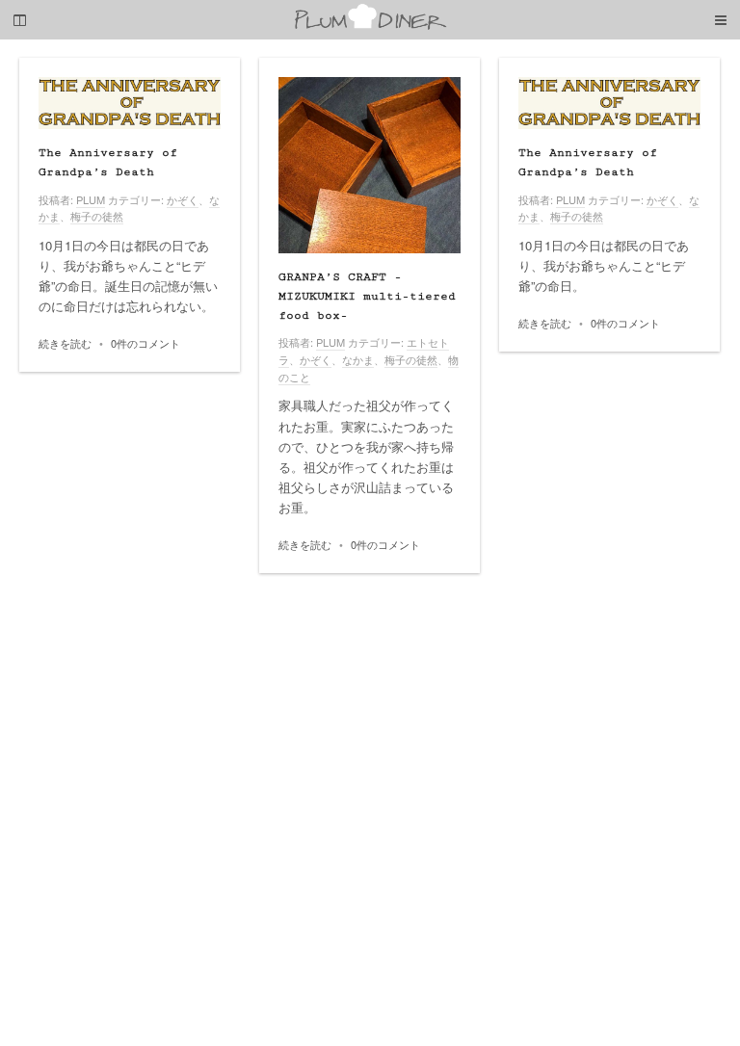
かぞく (182, 199)
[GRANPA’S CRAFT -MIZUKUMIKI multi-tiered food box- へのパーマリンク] (369, 165)
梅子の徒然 (96, 215)
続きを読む (65, 343)
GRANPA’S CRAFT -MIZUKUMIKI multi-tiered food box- (367, 296)
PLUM (90, 199)
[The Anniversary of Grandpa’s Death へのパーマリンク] (130, 103)
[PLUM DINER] (370, 25)
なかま (358, 359)
